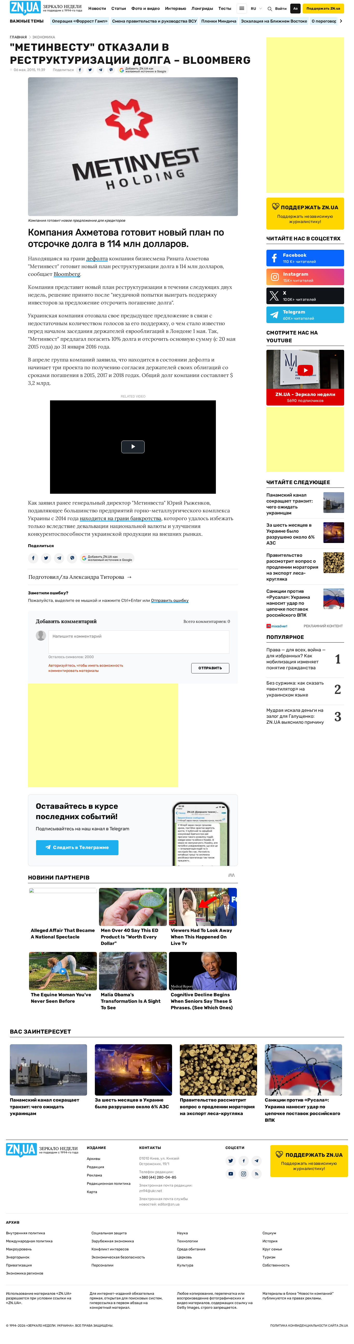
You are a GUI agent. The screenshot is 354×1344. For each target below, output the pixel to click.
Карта (92, 1192)
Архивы (93, 1159)
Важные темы (27, 21)
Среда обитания (191, 1249)
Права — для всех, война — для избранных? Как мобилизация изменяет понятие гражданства (296, 659)
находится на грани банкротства (120, 518)
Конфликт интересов (110, 1249)
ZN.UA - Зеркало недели (305, 394)
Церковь (184, 1257)
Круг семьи (272, 1249)
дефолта (97, 258)
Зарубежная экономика (112, 1241)
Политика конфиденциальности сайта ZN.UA (309, 1325)
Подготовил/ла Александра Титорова (76, 577)
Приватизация (19, 1265)
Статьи (118, 8)
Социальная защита (109, 1233)
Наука (182, 1233)
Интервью (175, 8)
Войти (281, 8)
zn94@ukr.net (150, 1191)
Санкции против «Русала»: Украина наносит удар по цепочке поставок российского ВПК (288, 603)
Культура (185, 1265)
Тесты (224, 8)
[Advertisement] (103, 735)
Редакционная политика (109, 1183)
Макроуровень (19, 1249)
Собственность (276, 1265)
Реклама (94, 1175)
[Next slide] (340, 21)
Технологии (187, 1241)
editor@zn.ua (169, 1204)
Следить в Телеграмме (81, 847)
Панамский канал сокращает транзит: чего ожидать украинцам (289, 504)
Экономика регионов (24, 1273)
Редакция (95, 1167)
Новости (97, 8)
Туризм (269, 1257)
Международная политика (29, 1241)
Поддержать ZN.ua (323, 8)
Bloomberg (67, 274)
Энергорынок (18, 1257)
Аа (295, 8)
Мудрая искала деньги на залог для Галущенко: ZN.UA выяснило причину (295, 716)
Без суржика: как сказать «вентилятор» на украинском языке (295, 689)
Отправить (210, 668)
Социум (269, 1233)
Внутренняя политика (25, 1233)
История (270, 1241)
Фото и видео (145, 8)
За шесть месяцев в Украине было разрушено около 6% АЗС (290, 534)
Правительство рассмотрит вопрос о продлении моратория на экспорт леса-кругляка (292, 567)
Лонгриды (202, 8)
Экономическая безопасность (118, 1257)
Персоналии (102, 1265)
